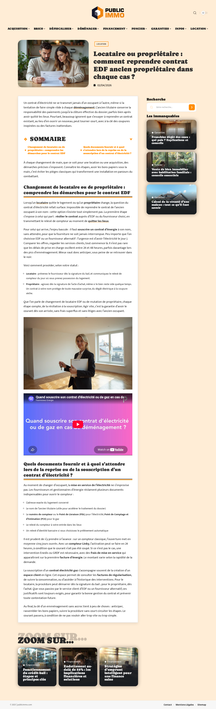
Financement (33, 665)
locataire (42, 202)
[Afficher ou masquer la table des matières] (99, 139)
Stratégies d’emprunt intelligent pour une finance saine (118, 672)
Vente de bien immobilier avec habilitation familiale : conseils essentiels (171, 172)
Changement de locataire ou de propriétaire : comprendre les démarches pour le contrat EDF (46, 150)
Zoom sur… (46, 640)
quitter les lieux (98, 221)
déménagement (84, 107)
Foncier (158, 165)
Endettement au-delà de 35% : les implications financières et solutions (78, 672)
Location (101, 44)
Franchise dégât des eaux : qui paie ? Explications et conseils (171, 140)
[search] (195, 13)
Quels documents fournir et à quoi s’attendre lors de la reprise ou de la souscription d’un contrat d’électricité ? (107, 150)
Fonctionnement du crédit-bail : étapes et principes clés (37, 674)
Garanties (159, 132)
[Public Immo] (108, 12)
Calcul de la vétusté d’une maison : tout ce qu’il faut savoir (170, 204)
